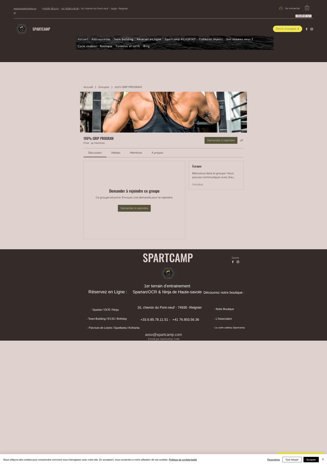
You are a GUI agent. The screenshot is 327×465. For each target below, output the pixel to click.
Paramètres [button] (273, 459)
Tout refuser (292, 459)
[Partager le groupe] (241, 140)
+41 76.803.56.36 (70, 8)
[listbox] (303, 16)
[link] (95, 152)
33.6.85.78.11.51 (51, 8)
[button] (307, 7)
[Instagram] (311, 29)
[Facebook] (306, 29)
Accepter (311, 459)
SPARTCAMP (41, 29)
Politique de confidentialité (183, 459)
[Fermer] (323, 459)
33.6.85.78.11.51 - (157, 319)
